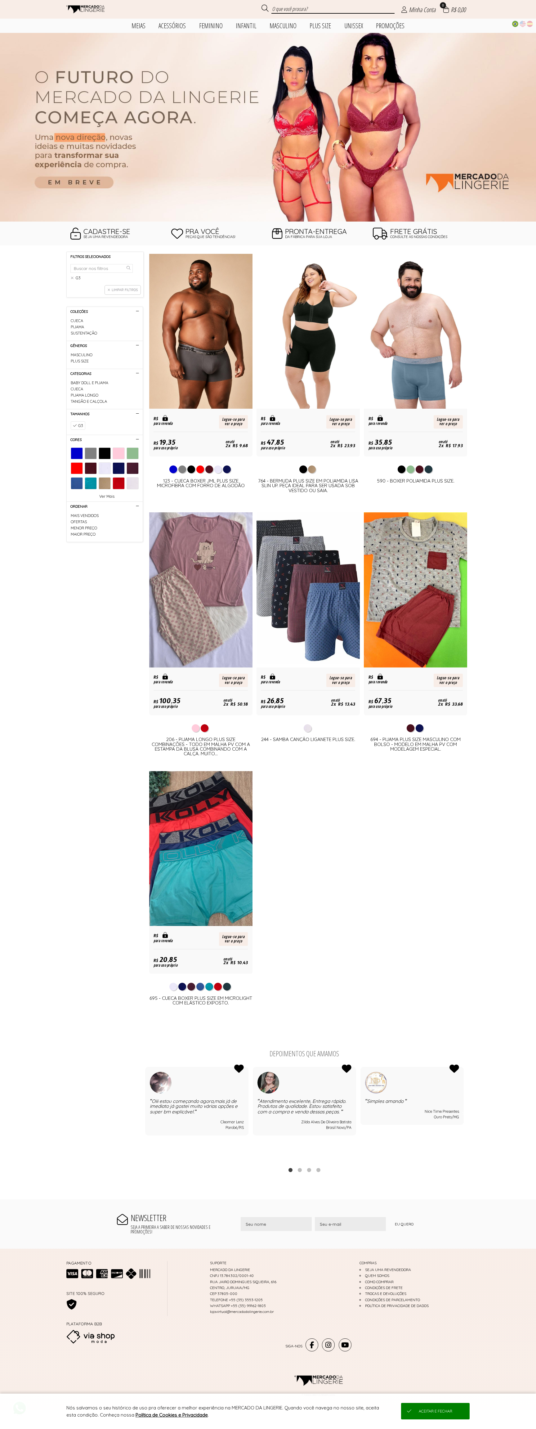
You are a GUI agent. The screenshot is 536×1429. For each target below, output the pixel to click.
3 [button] (309, 1170)
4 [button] (318, 1170)
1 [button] (290, 1170)
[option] (268, 127)
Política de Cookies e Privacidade (172, 1415)
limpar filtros (125, 290)
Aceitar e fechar (435, 1411)
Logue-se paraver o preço (233, 421)
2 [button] (300, 1170)
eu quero (404, 1224)
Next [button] (464, 1113)
